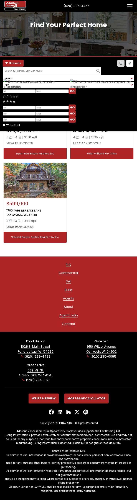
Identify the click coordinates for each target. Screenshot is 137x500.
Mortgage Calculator (86, 398)
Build (68, 290)
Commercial (68, 273)
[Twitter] (77, 412)
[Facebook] (51, 412)
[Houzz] (68, 412)
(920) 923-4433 (76, 6)
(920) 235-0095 (103, 356)
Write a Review (44, 398)
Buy (68, 264)
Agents (68, 298)
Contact (68, 324)
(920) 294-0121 (37, 380)
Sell (68, 281)
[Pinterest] (85, 412)
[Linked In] (60, 412)
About (68, 306)
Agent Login (68, 315)
